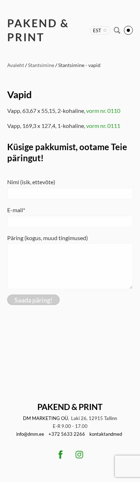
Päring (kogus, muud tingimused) (47, 237)
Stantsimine (41, 65)
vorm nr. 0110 (103, 110)
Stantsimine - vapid (79, 65)
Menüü (128, 30)
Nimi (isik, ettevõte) (31, 181)
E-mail (15, 209)
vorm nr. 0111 (103, 125)
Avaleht (15, 65)
